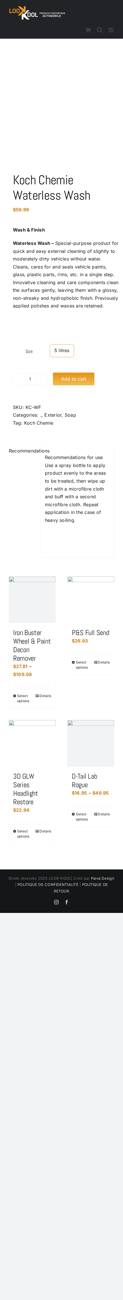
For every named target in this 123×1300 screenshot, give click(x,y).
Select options (23, 698)
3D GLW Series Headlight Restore (25, 789)
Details (45, 696)
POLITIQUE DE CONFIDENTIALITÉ (47, 884)
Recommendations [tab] (22, 451)
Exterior (52, 415)
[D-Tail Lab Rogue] (91, 743)
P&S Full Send (90, 632)
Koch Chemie (38, 423)
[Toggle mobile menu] (111, 30)
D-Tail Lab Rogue (84, 780)
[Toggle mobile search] (100, 30)
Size (29, 351)
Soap (70, 415)
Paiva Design (102, 878)
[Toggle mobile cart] (88, 30)
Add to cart (73, 379)
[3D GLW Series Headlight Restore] (32, 743)
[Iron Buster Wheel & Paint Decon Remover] (32, 599)
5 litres (62, 350)
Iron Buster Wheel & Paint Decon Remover (32, 645)
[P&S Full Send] (91, 599)
